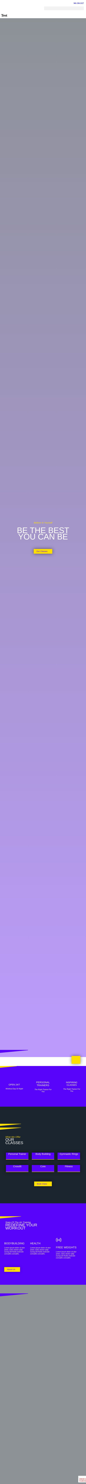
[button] (64, 8)
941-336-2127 (79, 3)
